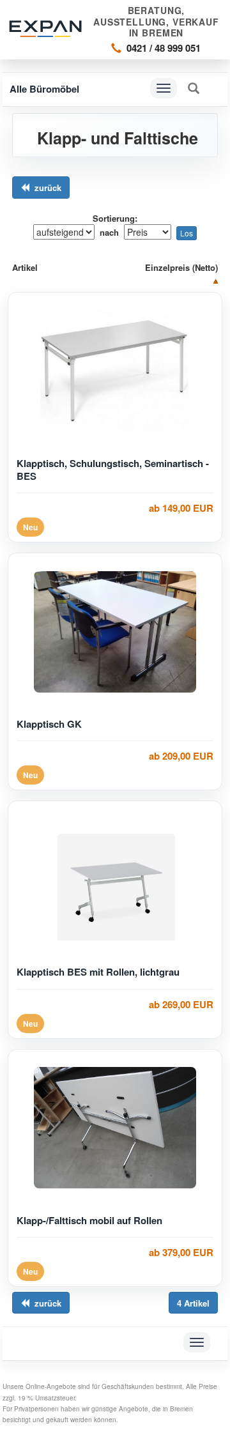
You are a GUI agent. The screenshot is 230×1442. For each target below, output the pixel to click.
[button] (193, 88)
